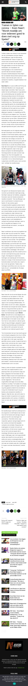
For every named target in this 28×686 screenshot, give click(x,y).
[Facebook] (8, 44)
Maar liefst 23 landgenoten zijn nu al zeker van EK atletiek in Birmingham (18, 605)
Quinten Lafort (7, 41)
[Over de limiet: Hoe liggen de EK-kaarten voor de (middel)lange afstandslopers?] (5, 541)
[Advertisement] (14, 485)
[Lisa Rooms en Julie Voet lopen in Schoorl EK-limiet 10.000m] (5, 590)
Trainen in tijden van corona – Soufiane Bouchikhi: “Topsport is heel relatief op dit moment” (20, 524)
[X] (11, 44)
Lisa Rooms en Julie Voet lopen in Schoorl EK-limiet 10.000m (17, 590)
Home (3, 5)
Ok (14, 683)
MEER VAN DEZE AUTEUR (8, 535)
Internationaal (4, 563)
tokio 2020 (14, 502)
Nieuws (7, 5)
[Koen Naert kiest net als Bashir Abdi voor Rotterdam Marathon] (5, 598)
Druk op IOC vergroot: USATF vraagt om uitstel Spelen (7, 522)
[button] (2, 2)
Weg (12, 22)
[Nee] (26, 680)
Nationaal (12, 5)
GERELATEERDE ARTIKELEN (9, 532)
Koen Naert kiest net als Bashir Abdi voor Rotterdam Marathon (17, 597)
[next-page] (5, 631)
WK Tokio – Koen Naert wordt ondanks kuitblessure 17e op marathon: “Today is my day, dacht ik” (17, 614)
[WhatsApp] (15, 44)
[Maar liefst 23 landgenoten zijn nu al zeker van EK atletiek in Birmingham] (5, 605)
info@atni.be (21, 667)
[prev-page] (3, 631)
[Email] (18, 44)
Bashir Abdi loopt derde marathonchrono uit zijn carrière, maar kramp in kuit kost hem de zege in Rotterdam (18, 562)
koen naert (8, 502)
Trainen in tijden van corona (8, 504)
